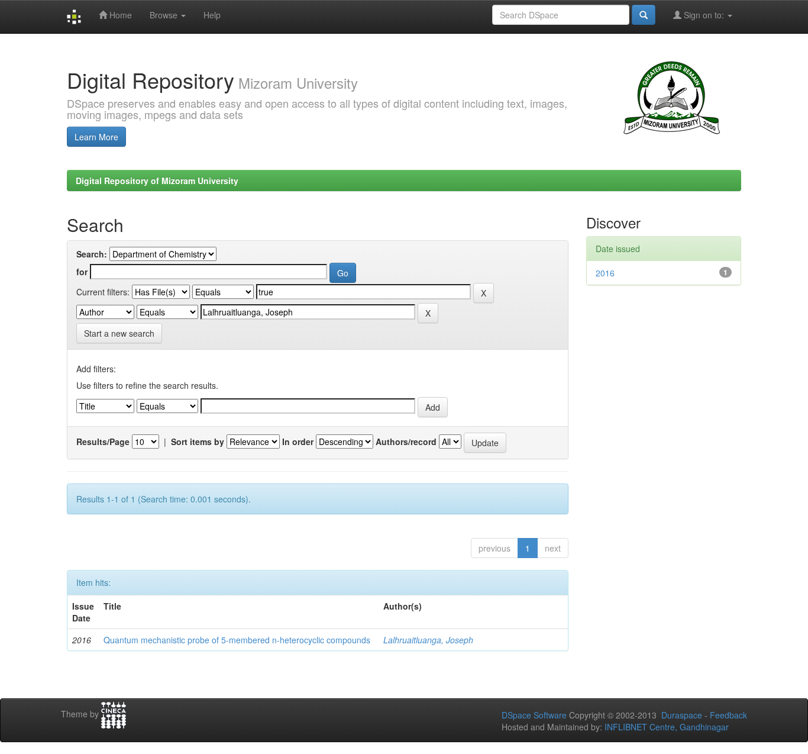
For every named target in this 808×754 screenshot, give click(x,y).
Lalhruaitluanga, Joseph (428, 640)
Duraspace (681, 715)
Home (119, 15)
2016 (605, 273)
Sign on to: (703, 15)
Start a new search (119, 333)
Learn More (96, 137)
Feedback (728, 715)
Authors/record (406, 441)
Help (212, 15)
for (82, 272)
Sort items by (197, 441)
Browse (165, 15)
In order (297, 441)
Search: (91, 254)
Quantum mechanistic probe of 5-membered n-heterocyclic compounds (237, 640)
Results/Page (103, 441)
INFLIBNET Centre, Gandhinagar (665, 727)
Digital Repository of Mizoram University (157, 180)
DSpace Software (534, 715)
